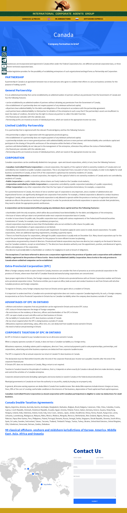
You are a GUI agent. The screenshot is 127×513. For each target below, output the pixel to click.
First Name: (78, 458)
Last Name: (100, 458)
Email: (76, 467)
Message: (77, 476)
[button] (32, 19)
